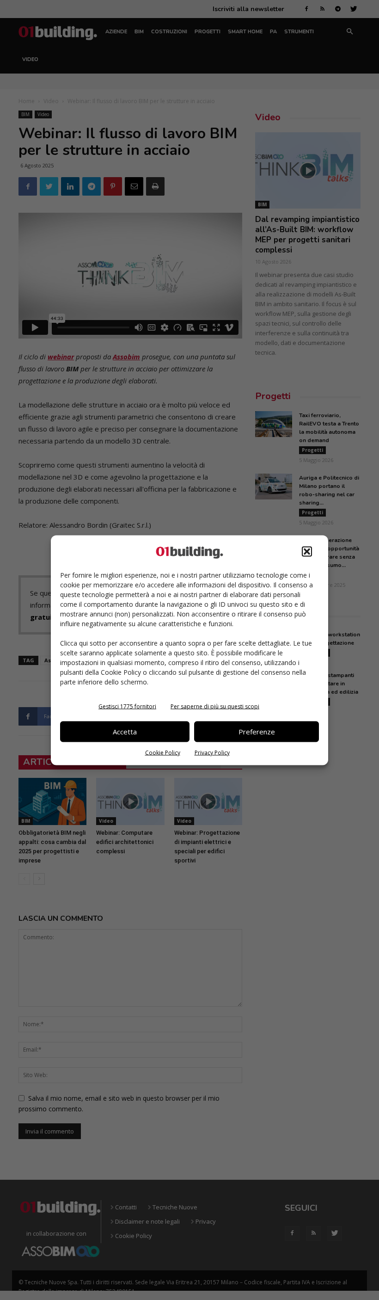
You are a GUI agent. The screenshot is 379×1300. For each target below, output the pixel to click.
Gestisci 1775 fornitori (127, 706)
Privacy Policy (212, 752)
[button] (307, 551)
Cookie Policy (162, 752)
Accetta (125, 731)
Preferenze (256, 731)
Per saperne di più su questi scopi (215, 706)
